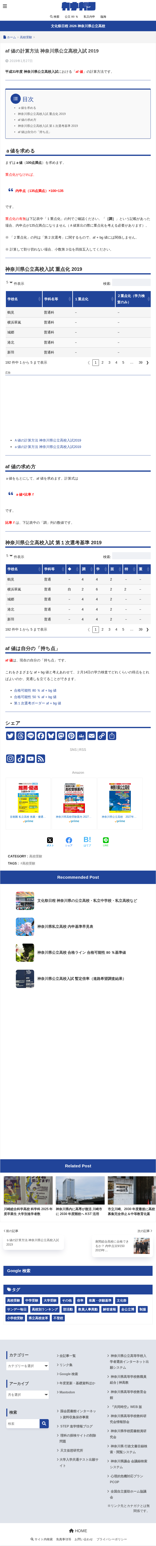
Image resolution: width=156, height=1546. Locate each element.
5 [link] (123, 362)
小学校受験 (15, 1318)
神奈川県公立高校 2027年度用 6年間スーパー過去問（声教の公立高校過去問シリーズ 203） (120, 816)
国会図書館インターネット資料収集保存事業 (78, 1414)
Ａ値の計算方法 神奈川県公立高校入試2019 (47, 440)
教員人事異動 (88, 1309)
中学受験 (31, 1300)
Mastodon (67, 1392)
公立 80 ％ (71, 16)
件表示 (19, 284)
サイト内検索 (43, 1539)
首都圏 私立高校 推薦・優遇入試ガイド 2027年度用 (28, 816)
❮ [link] (88, 362)
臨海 (103, 16)
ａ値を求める (27, 107)
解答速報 (109, 1309)
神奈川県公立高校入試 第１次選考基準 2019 (48, 125)
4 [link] (116, 362)
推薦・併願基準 (100, 1300)
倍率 (80, 1300)
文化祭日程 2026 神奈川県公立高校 (78, 26)
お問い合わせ (84, 1539)
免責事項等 (63, 1539)
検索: (107, 284)
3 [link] (109, 362)
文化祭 (122, 1300)
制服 (143, 1309)
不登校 (58, 1318)
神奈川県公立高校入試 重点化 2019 (42, 114)
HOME (80, 1531)
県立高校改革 (38, 1318)
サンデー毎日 (17, 1309)
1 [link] (95, 362)
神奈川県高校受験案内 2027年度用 (74, 816)
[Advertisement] (78, 405)
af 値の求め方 (27, 119)
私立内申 (89, 16)
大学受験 (50, 1300)
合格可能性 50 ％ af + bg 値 (35, 697)
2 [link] (102, 362)
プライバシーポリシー (111, 1539)
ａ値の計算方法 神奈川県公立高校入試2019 (47, 447)
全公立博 (127, 1309)
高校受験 (35, 856)
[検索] (44, 1423)
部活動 (68, 1309)
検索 (56, 16)
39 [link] (140, 362)
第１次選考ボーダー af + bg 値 (37, 703)
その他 (67, 1300)
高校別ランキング (45, 1309)
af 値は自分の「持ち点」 (35, 132)
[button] (39, 299)
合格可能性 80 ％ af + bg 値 (35, 690)
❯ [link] (147, 362)
